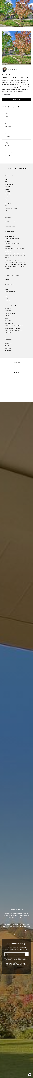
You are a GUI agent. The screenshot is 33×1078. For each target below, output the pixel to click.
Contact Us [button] (16, 934)
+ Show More (6, 94)
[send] (27, 954)
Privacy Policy (20, 967)
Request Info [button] (16, 99)
